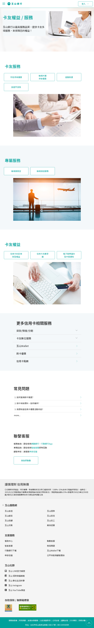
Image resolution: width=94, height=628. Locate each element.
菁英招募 (51, 525)
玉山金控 (9, 510)
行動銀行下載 (11, 550)
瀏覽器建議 (13, 620)
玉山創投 (9, 515)
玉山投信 (51, 515)
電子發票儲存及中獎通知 (69, 255)
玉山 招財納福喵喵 (16, 575)
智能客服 (35, 447)
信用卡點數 (22, 361)
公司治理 (55, 620)
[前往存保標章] (8, 610)
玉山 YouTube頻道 (16, 590)
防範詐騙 (82, 620)
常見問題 (51, 545)
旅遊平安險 (16, 87)
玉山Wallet (22, 346)
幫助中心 (9, 540)
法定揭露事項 (45, 620)
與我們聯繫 (26, 460)
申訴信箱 (33, 451)
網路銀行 (35, 443)
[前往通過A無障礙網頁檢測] (24, 607)
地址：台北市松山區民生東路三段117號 (40, 625)
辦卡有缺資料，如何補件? (28, 403)
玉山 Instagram (15, 585)
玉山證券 (51, 510)
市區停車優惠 (16, 77)
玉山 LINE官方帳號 (16, 571)
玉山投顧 (9, 520)
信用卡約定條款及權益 (16, 255)
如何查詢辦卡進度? (25, 397)
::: (3, 504)
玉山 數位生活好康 (16, 580)
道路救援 (69, 77)
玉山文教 (9, 525)
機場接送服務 (42, 171)
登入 (84, 3)
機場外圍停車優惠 (43, 77)
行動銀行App (47, 443)
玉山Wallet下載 (54, 550)
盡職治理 (64, 620)
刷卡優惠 (21, 353)
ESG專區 (73, 620)
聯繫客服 (51, 540)
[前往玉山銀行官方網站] (14, 3)
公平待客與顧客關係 (56, 555)
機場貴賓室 (16, 171)
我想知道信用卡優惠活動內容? (30, 409)
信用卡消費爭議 (42, 255)
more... (17, 415)
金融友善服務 (33, 620)
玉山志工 (51, 520)
